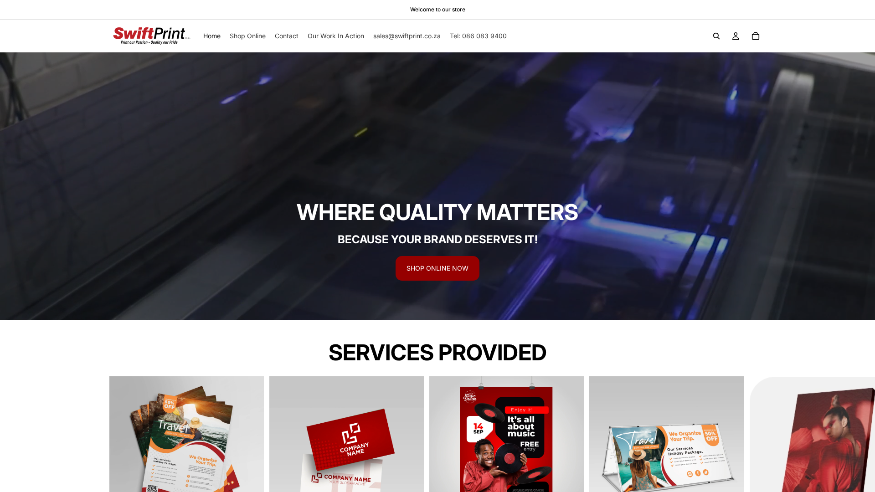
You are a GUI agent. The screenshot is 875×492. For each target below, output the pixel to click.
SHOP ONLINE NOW (437, 268)
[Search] (716, 36)
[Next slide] (755, 461)
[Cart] (756, 36)
